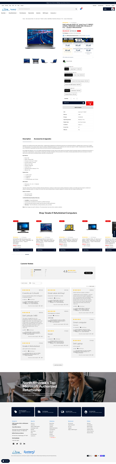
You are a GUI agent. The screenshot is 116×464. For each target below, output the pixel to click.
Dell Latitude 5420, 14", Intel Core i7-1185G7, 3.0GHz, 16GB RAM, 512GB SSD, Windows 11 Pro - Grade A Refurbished (49, 18)
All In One (51, 431)
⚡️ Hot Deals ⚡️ (53, 437)
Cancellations (89, 424)
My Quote (94, 5)
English (113, 5)
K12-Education (34, 434)
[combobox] (37, 283)
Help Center (33, 431)
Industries (33, 424)
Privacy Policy (90, 428)
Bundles (51, 434)
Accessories (52, 435)
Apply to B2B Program (35, 426)
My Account (70, 423)
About (3, 5)
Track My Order (100, 5)
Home (24, 18)
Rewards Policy (90, 432)
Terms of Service (90, 431)
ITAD (13, 5)
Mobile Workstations (53, 428)
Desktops (51, 424)
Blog (10, 5)
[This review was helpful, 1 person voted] (39, 357)
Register (70, 428)
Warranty (89, 423)
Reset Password (71, 424)
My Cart (69, 426)
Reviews (6, 5)
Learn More (88, 35)
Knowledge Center (34, 428)
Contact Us (33, 435)
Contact (22, 5)
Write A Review (88, 273)
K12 (15, 5)
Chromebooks (52, 429)
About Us (32, 423)
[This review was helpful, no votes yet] (39, 306)
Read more (75, 304)
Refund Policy (89, 426)
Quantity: (66, 98)
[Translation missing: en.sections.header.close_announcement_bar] (114, 3)
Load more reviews (58, 365)
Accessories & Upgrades (42, 139)
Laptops (51, 426)
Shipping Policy (90, 429)
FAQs (18, 5)
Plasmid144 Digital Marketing (51, 455)
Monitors (51, 432)
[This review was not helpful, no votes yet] (41, 306)
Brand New (52, 423)
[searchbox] (25, 283)
